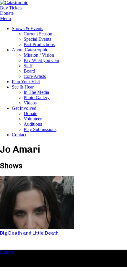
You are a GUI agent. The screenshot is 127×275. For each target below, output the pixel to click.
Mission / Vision (39, 55)
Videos (30, 102)
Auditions (33, 124)
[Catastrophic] (14, 2)
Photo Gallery (37, 97)
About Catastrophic (30, 49)
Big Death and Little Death (29, 233)
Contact (19, 134)
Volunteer (33, 118)
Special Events (37, 39)
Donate (30, 113)
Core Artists (35, 76)
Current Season (38, 33)
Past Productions (39, 44)
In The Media (36, 92)
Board (29, 70)
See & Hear (23, 86)
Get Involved (24, 108)
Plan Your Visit (26, 81)
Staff (28, 65)
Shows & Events (27, 28)
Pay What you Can (41, 60)
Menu (5, 18)
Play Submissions (40, 129)
